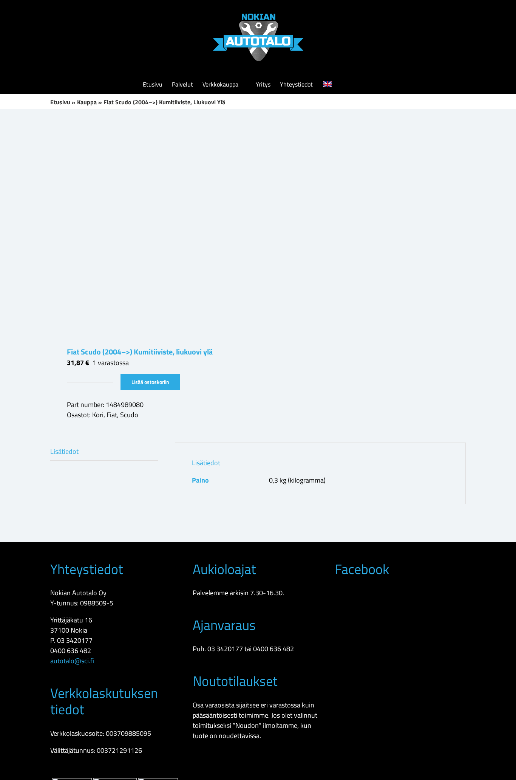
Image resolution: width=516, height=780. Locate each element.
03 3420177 (75, 640)
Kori (98, 415)
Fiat (112, 415)
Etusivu (60, 102)
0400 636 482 (70, 650)
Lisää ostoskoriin (150, 382)
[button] (362, 84)
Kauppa (87, 102)
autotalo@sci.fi (72, 661)
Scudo (129, 415)
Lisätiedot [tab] (64, 451)
